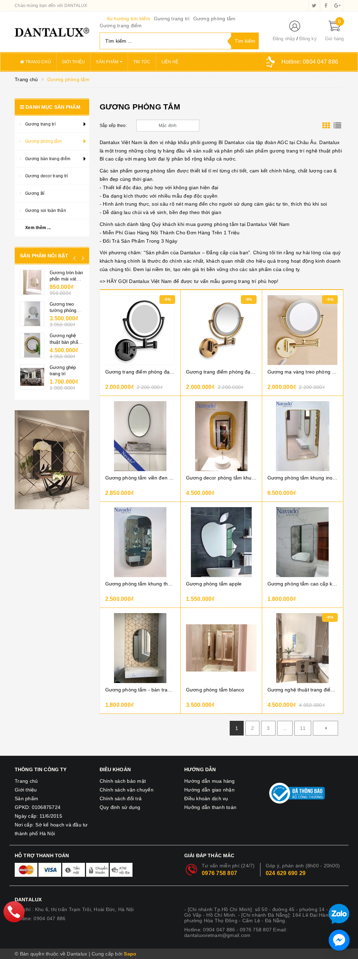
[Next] (325, 728)
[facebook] (325, 5)
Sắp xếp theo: (113, 125)
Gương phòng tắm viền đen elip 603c (140, 478)
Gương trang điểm (121, 25)
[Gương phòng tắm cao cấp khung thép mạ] (302, 542)
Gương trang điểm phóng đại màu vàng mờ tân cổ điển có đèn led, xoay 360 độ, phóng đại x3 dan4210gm (221, 372)
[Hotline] (13, 911)
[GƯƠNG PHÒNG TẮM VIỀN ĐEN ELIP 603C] (140, 436)
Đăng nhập (284, 38)
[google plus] (337, 5)
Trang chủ (37, 61)
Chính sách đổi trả (121, 798)
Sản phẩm (108, 61)
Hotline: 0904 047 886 (40, 918)
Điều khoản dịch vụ (206, 798)
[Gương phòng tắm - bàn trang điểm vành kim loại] (140, 648)
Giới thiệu (73, 61)
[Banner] (52, 458)
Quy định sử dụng (120, 807)
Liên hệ (170, 61)
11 (303, 728)
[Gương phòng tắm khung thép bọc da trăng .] (140, 542)
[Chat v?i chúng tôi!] (339, 940)
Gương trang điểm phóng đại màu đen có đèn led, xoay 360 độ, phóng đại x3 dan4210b (140, 372)
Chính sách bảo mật (123, 781)
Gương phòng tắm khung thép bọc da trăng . (140, 584)
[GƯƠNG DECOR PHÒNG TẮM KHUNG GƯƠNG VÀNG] (221, 436)
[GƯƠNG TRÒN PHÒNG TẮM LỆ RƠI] (32, 313)
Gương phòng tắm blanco (215, 689)
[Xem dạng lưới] (326, 126)
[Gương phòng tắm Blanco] (221, 648)
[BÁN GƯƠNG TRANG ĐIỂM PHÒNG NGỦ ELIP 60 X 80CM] (32, 345)
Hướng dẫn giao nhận (209, 790)
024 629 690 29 (286, 873)
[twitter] (314, 5)
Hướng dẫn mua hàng (209, 781)
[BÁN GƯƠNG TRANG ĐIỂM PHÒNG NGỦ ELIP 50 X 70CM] (32, 375)
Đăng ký (308, 38)
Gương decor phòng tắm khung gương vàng (221, 478)
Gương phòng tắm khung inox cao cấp (302, 478)
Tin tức (142, 61)
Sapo (130, 954)
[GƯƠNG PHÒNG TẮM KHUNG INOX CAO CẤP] (302, 436)
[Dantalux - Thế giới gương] (52, 32)
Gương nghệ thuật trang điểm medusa (302, 689)
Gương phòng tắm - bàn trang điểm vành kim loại (140, 689)
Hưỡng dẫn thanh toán (210, 807)
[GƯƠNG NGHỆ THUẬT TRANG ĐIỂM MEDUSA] (302, 648)
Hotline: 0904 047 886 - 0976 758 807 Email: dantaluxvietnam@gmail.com (235, 932)
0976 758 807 (219, 873)
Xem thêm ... (38, 227)
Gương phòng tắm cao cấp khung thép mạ (302, 584)
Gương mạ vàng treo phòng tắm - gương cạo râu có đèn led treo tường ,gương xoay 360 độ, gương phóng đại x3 (302, 372)
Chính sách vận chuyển (126, 790)
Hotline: (309, 62)
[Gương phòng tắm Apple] (221, 542)
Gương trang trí (172, 18)
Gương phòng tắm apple (214, 584)
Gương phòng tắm (214, 18)
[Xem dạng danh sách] (337, 126)
